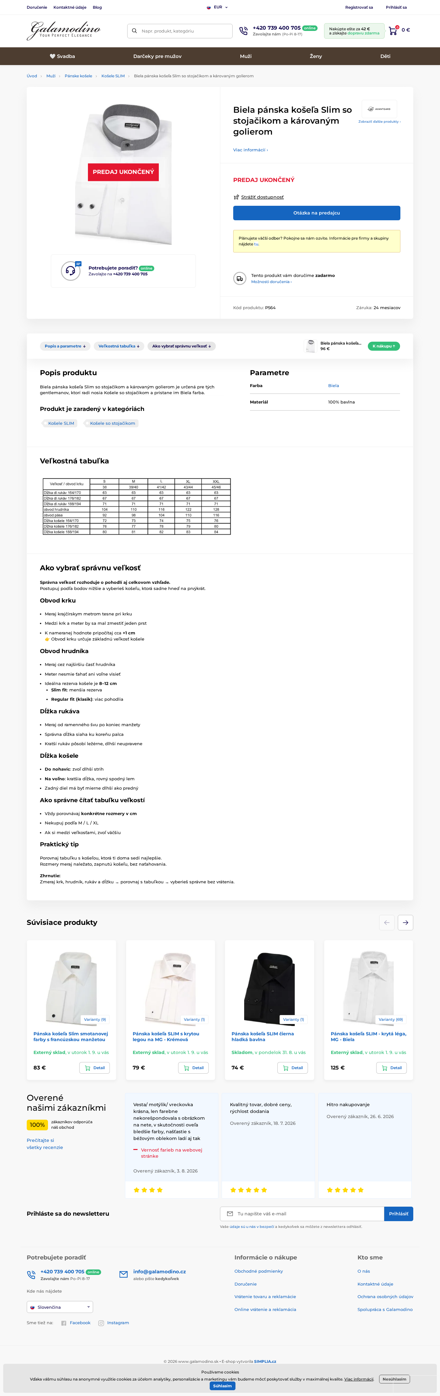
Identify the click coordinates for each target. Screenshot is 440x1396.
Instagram (118, 1322)
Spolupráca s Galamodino (385, 1309)
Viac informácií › (250, 149)
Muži (50, 75)
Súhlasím (222, 1385)
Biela (333, 385)
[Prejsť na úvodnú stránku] (64, 31)
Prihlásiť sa (396, 7)
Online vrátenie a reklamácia (265, 1309)
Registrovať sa (359, 7)
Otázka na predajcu (316, 213)
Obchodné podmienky (258, 1271)
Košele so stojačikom (112, 423)
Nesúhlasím (395, 1379)
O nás (364, 1271)
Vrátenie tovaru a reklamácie (265, 1296)
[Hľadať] (134, 31)
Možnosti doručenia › (271, 281)
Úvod (32, 75)
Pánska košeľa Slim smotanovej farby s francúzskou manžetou (70, 1036)
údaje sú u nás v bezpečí (252, 1226)
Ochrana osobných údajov (385, 1296)
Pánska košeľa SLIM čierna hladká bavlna (263, 1036)
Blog (97, 7)
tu (256, 244)
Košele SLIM (113, 75)
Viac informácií (358, 1379)
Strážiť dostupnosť (262, 197)
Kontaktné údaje (69, 7)
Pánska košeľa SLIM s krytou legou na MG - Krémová (166, 1036)
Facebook (80, 1322)
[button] (405, 922)
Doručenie (37, 7)
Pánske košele (78, 75)
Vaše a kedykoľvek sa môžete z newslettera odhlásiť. (291, 1226)
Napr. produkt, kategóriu (168, 30)
